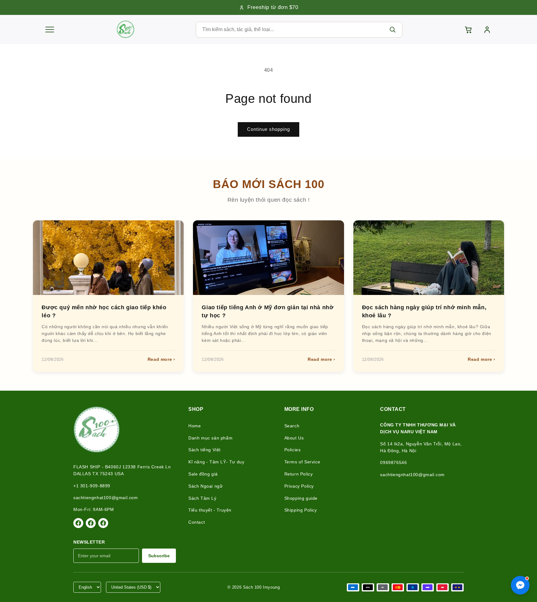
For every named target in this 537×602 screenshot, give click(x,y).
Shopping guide (301, 498)
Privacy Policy (299, 486)
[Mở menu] (50, 29)
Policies (292, 449)
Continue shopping (268, 129)
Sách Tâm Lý (202, 498)
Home (194, 425)
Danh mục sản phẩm (210, 437)
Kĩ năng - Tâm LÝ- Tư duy (216, 461)
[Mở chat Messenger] (520, 585)
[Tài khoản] (487, 30)
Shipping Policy (300, 510)
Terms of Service (302, 461)
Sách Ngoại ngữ (205, 486)
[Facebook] (78, 523)
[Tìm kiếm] (392, 29)
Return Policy (298, 473)
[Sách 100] (125, 29)
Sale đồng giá (203, 473)
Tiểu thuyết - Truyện (210, 510)
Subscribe (159, 555)
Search (292, 425)
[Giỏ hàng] (468, 30)
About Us (294, 437)
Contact (196, 522)
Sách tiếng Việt (204, 449)
